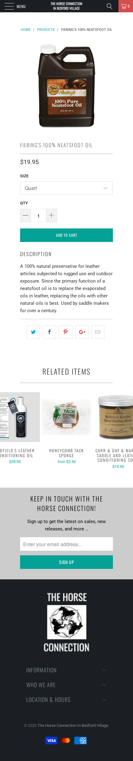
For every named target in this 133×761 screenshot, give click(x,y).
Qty (24, 203)
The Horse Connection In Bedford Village (72, 725)
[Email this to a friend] (98, 332)
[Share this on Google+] (81, 332)
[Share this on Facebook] (49, 332)
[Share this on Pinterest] (65, 332)
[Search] (111, 6)
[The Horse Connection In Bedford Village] (66, 6)
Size (24, 176)
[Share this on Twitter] (33, 332)
